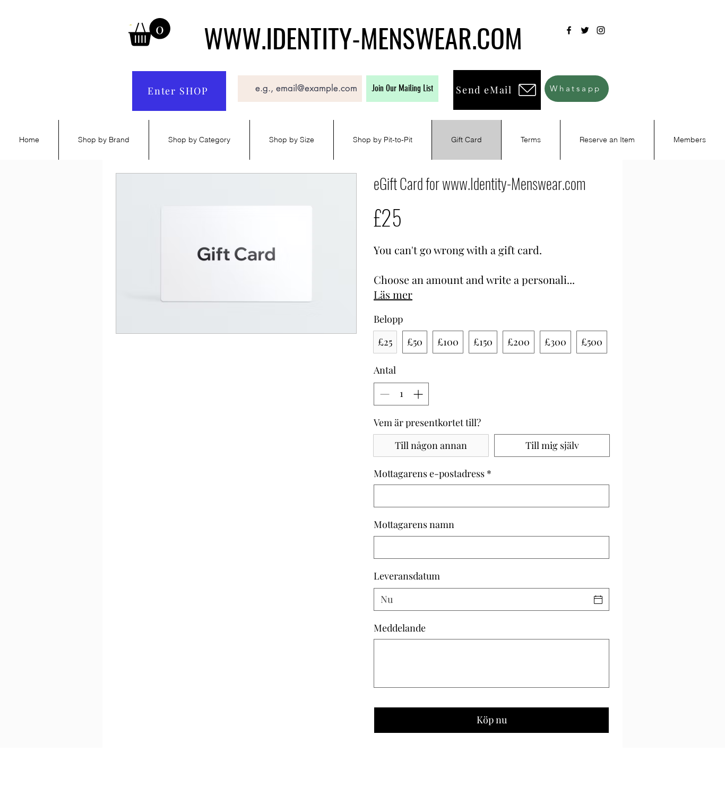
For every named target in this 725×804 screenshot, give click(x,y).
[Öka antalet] (419, 394)
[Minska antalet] (383, 394)
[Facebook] (569, 30)
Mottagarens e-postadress (432, 473)
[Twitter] (585, 30)
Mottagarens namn (414, 524)
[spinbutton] (401, 394)
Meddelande (400, 627)
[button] (149, 32)
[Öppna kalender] (598, 599)
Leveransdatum (407, 575)
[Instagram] (600, 30)
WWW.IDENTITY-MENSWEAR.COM (363, 37)
